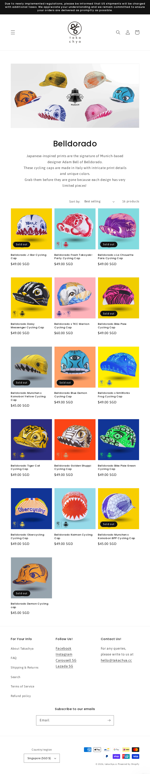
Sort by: (74, 201)
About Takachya (22, 648)
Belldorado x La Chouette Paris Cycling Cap (115, 256)
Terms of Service (22, 686)
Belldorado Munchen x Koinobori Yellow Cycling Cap (28, 396)
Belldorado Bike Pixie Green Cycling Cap (117, 467)
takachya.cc (111, 764)
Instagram (64, 654)
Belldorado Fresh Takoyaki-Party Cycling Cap (73, 256)
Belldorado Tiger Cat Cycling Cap (25, 467)
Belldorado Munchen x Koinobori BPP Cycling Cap (116, 536)
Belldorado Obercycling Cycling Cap (27, 536)
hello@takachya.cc (116, 660)
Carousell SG (66, 660)
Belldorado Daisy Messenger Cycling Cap (27, 325)
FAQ (14, 658)
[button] (13, 32)
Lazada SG (64, 666)
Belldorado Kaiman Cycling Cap (73, 536)
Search (16, 677)
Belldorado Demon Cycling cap (29, 605)
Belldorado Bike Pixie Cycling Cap (112, 325)
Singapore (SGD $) (39, 758)
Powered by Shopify (128, 764)
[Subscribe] (109, 720)
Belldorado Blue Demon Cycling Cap (70, 394)
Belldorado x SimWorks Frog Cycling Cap (114, 394)
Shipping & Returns (24, 667)
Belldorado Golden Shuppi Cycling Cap (72, 467)
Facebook (63, 648)
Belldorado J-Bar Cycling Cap (28, 256)
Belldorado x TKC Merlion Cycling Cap (71, 325)
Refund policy (21, 696)
